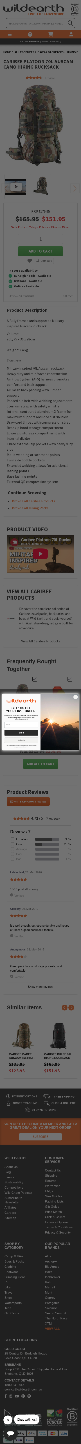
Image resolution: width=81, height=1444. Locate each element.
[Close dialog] (76, 697)
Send (21, 733)
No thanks (21, 740)
